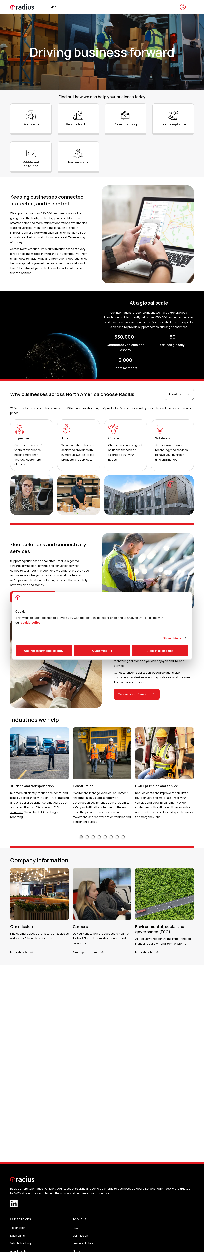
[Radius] (22, 7)
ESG (75, 1228)
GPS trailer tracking (28, 802)
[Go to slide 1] (81, 836)
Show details (172, 638)
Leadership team (84, 1243)
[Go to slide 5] (105, 836)
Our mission (80, 1235)
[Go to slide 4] (99, 836)
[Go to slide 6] (111, 836)
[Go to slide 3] (93, 836)
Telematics (17, 1228)
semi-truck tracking (56, 798)
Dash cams (17, 1235)
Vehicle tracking (20, 1243)
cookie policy (30, 622)
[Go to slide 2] (87, 836)
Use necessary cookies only (43, 650)
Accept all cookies (160, 650)
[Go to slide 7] (117, 836)
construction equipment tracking (95, 802)
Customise (99, 650)
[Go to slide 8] (123, 836)
